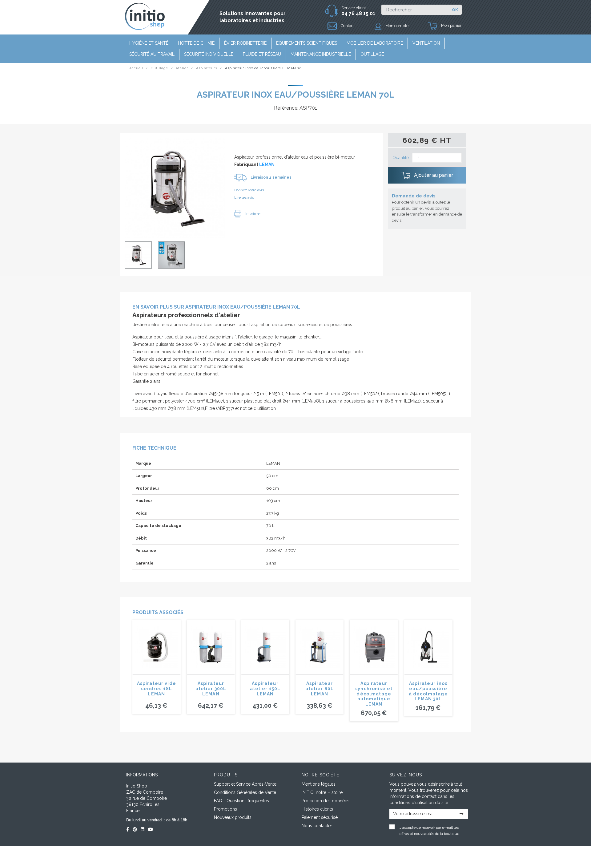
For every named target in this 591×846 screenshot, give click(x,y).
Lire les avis (244, 197)
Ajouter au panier (433, 175)
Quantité (400, 157)
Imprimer (252, 213)
